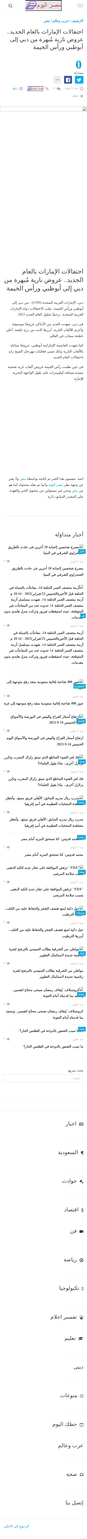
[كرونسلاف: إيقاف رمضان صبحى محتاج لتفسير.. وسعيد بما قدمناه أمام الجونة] (43, 993)
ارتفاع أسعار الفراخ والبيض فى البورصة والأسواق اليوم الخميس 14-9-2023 (45, 741)
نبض (47, 21)
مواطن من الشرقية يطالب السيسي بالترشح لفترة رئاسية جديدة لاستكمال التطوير (48, 974)
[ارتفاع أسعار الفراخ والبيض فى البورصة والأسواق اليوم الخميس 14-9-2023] (43, 720)
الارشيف (77, 21)
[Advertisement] (43, 217)
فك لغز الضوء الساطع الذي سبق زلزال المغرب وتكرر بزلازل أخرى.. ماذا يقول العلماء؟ (45, 782)
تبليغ (15, 88)
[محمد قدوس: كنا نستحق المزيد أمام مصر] (43, 839)
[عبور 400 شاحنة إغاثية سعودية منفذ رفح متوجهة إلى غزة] (43, 685)
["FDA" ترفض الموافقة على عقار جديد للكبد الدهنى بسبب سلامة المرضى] (43, 871)
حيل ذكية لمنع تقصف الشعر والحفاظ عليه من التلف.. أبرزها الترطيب (46, 933)
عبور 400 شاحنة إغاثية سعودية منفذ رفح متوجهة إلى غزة (43, 703)
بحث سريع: (75, 1070)
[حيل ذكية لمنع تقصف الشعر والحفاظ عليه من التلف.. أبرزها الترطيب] (43, 912)
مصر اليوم (56, 485)
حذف (75, 95)
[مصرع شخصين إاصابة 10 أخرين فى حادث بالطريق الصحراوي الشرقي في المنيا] (43, 550)
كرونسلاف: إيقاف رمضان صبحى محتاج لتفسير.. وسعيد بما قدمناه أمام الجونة (44, 1014)
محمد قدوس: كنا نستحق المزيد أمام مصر (54, 854)
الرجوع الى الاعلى (16, 1526)
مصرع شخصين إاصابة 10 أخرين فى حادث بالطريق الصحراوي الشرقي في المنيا (47, 571)
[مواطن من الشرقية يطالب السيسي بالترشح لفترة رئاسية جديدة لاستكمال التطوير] (43, 952)
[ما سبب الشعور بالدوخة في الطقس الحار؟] (43, 1031)
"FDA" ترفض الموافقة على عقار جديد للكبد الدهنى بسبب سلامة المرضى (46, 892)
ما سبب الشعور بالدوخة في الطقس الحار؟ (53, 1046)
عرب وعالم (60, 21)
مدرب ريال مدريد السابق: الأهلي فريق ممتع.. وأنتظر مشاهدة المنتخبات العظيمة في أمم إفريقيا (46, 822)
